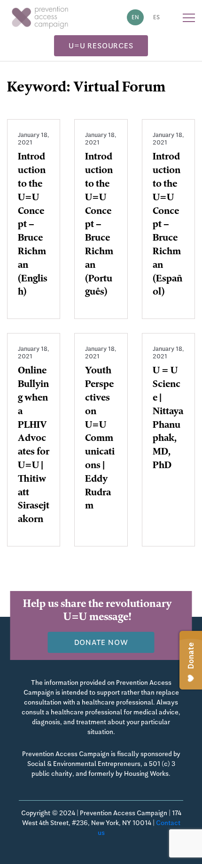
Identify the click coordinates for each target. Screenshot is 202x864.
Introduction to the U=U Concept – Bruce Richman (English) (32, 225)
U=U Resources (101, 45)
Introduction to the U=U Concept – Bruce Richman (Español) (167, 225)
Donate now (101, 642)
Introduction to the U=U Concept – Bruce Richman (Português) (99, 225)
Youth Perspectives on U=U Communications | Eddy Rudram (100, 439)
